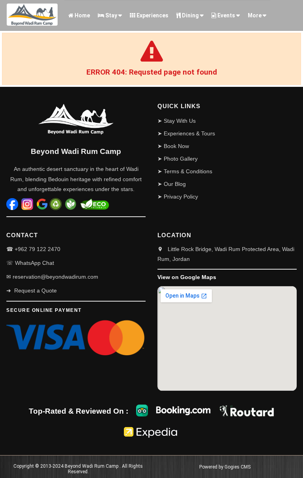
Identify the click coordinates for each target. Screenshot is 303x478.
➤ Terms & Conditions (184, 171)
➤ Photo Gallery (177, 159)
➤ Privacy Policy (177, 196)
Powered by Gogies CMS (225, 467)
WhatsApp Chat (34, 263)
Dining (190, 15)
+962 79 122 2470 (37, 249)
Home (81, 15)
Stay (110, 15)
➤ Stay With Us (176, 121)
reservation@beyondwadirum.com (55, 277)
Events (225, 15)
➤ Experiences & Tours (186, 133)
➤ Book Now (173, 146)
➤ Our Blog (171, 184)
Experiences (151, 15)
